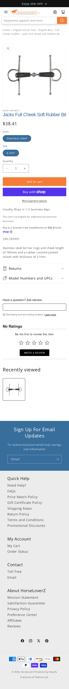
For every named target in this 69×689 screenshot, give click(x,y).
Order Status (17, 551)
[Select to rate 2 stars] (28, 342)
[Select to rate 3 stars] (34, 342)
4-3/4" (11, 153)
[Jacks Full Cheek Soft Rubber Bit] (14, 389)
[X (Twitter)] (39, 641)
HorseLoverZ (28, 671)
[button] (34, 268)
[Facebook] (22, 641)
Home (6, 30)
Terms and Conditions (25, 520)
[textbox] (34, 307)
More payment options (34, 200)
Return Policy (18, 514)
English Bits (45, 30)
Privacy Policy (18, 609)
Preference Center (22, 615)
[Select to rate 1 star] (21, 342)
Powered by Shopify (46, 671)
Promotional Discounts (26, 525)
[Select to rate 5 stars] (47, 342)
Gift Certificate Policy (24, 502)
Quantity (8, 161)
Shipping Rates (19, 508)
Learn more (50, 314)
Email (12, 577)
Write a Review (34, 352)
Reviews (14, 626)
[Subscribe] (57, 459)
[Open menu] (6, 12)
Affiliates (14, 620)
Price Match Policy (22, 497)
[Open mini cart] (63, 12)
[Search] (62, 20)
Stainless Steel (17, 138)
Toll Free (14, 571)
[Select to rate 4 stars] (40, 342)
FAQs (11, 491)
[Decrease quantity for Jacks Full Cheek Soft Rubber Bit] (7, 168)
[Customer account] (55, 12)
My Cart (13, 546)
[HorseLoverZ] (25, 12)
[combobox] (34, 20)
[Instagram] (30, 641)
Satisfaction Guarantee (26, 603)
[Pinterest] (47, 641)
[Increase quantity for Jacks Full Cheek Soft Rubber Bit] (24, 168)
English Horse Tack (24, 30)
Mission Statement (22, 597)
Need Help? (16, 485)
